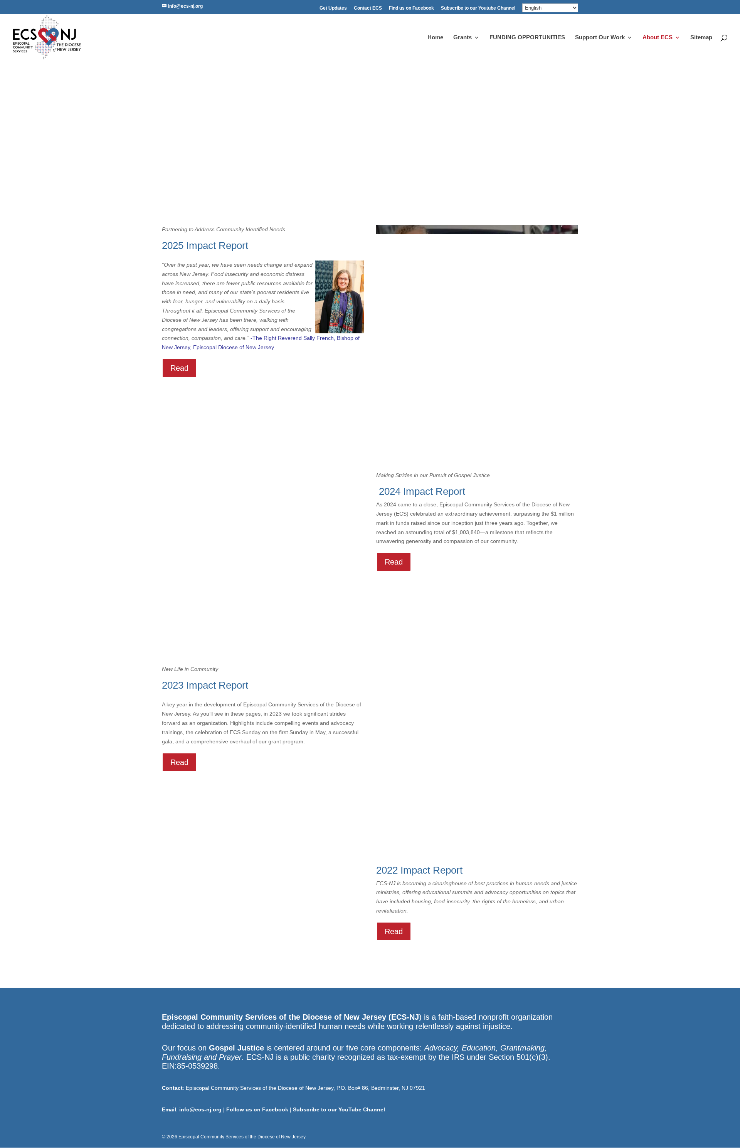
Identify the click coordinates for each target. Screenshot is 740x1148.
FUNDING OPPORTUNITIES (527, 37)
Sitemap (701, 37)
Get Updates (333, 8)
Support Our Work (600, 37)
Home (435, 37)
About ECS (657, 37)
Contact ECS (368, 8)
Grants (462, 37)
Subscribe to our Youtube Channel (478, 8)
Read (179, 368)
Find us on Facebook (411, 8)
